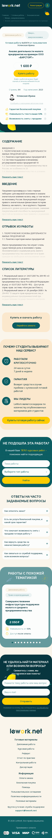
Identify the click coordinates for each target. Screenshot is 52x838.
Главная (5, 15)
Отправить (26, 701)
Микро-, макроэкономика (15, 18)
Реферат (26, 753)
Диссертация (26, 767)
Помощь (26, 787)
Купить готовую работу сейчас (26, 420)
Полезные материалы (26, 801)
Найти (26, 480)
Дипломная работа (26, 744)
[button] (12, 642)
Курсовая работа (26, 748)
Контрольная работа (26, 762)
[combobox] (26, 472)
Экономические (33, 15)
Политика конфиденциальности (26, 796)
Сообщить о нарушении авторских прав (26, 103)
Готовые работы (18, 15)
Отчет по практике (26, 758)
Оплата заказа (26, 778)
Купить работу (26, 73)
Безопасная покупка (26, 782)
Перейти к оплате (26, 325)
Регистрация (36, 5)
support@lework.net (26, 810)
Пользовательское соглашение (26, 791)
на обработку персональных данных (32, 708)
